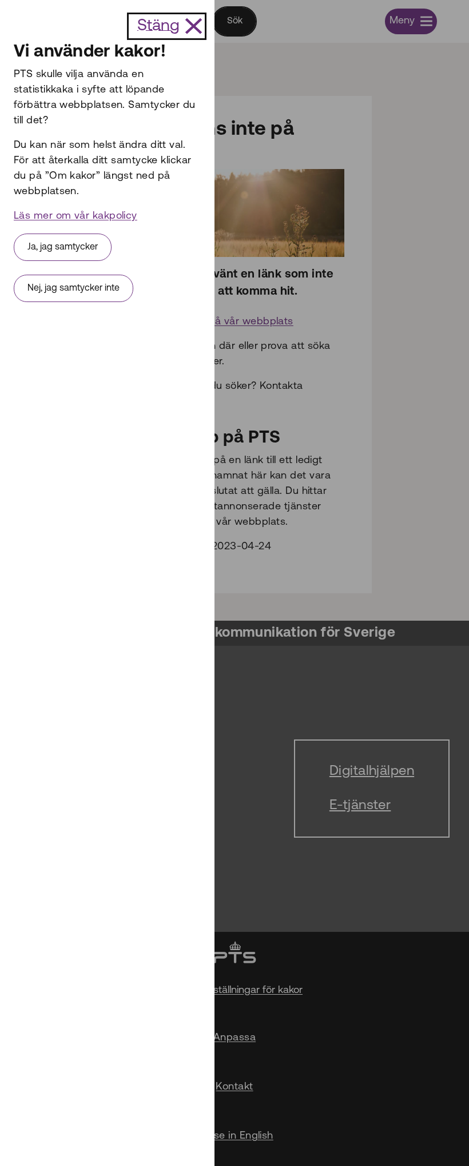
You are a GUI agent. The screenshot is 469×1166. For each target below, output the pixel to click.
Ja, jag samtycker (62, 247)
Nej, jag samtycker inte (73, 288)
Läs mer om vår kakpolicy (75, 216)
